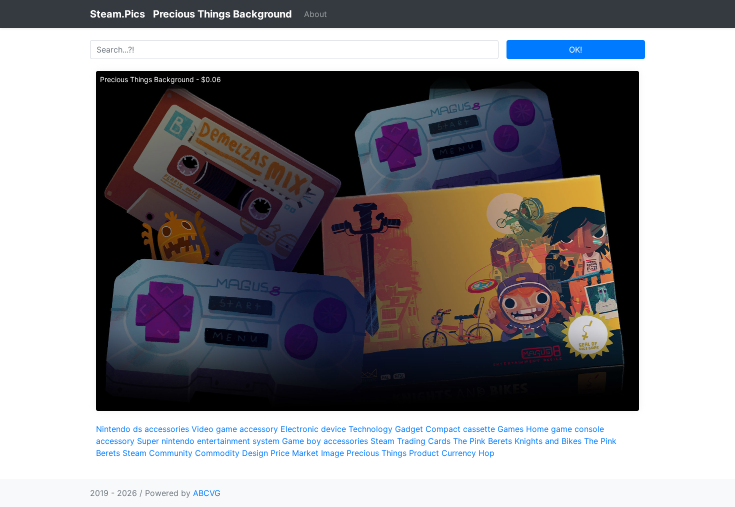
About (315, 14)
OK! (575, 50)
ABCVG (206, 493)
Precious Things (376, 453)
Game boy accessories (325, 441)
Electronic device (313, 429)
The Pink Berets (482, 441)
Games (511, 429)
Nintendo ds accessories (142, 429)
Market (305, 453)
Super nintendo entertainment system (208, 441)
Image (332, 453)
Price (280, 453)
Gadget (409, 429)
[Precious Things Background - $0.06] (367, 240)
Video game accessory (235, 429)
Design (255, 453)
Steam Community (157, 453)
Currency (459, 453)
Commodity (217, 453)
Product (424, 453)
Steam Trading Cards (410, 441)
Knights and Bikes (548, 441)
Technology (370, 429)
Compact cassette (460, 429)
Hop (486, 453)
